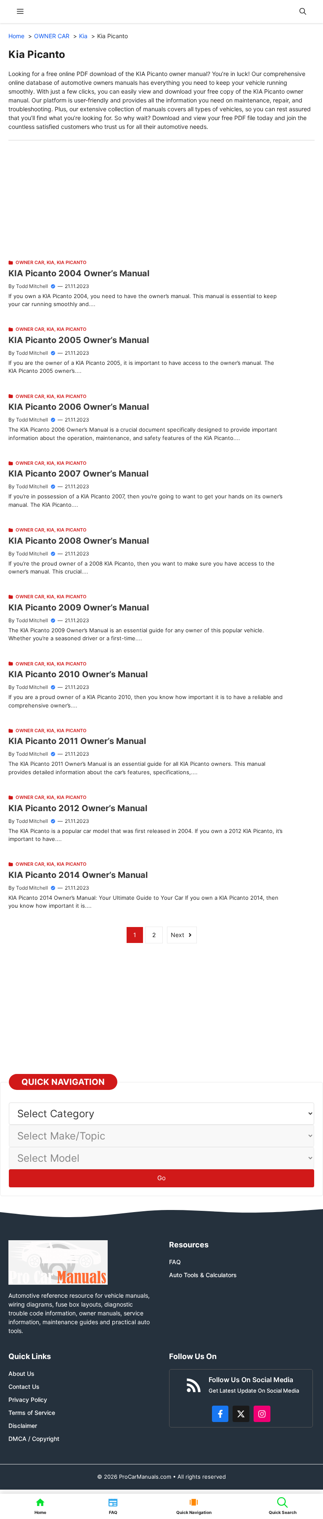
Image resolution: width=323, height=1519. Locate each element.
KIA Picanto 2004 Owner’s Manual (78, 273)
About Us (21, 1373)
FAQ (175, 1261)
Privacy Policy (27, 1399)
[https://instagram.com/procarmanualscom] (262, 1414)
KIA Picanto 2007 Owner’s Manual (78, 474)
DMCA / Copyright (33, 1438)
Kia (50, 262)
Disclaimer (22, 1425)
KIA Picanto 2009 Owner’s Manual (78, 607)
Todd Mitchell (32, 286)
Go (161, 1178)
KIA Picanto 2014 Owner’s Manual (78, 875)
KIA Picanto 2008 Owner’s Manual (78, 541)
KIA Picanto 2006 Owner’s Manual (78, 407)
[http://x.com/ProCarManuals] (241, 1414)
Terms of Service (31, 1412)
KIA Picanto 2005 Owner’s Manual (78, 340)
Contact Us (24, 1386)
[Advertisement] (161, 199)
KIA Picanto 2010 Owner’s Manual (78, 674)
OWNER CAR (30, 262)
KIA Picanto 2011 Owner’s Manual (77, 741)
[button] (303, 11)
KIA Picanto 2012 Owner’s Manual (77, 808)
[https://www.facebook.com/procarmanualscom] (220, 1414)
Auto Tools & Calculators (203, 1274)
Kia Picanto (72, 262)
